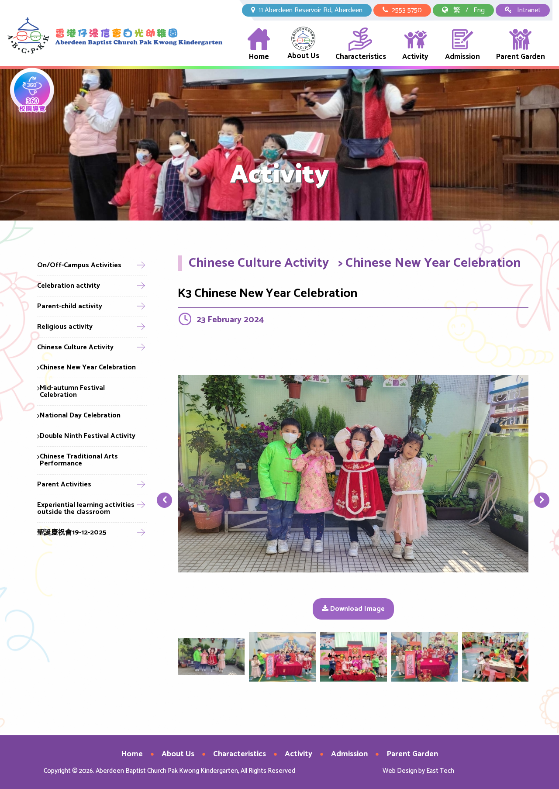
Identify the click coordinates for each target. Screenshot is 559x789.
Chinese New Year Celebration (88, 367)
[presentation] (164, 501)
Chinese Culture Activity (75, 347)
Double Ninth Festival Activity (87, 436)
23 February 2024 (230, 320)
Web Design (400, 770)
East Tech (440, 770)
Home (259, 57)
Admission (462, 57)
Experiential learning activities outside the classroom (86, 508)
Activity (415, 57)
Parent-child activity (69, 306)
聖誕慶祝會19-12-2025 (72, 532)
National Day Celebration (80, 415)
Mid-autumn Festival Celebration (72, 391)
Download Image (356, 609)
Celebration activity (68, 286)
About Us (303, 56)
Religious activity (65, 327)
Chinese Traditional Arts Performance (79, 460)
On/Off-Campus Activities (79, 265)
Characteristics (360, 57)
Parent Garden (520, 57)
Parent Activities (64, 484)
